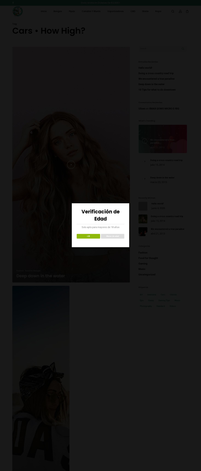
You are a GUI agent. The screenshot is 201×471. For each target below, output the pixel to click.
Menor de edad (112, 236)
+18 (88, 236)
